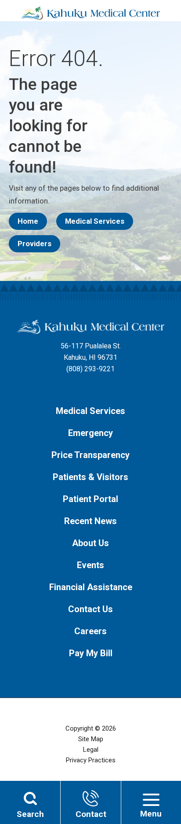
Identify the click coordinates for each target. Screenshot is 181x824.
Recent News (90, 521)
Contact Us (90, 609)
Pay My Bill (90, 653)
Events (90, 565)
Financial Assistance (90, 587)
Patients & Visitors (90, 477)
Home (28, 221)
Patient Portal (90, 499)
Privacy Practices (91, 760)
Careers (90, 631)
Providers (34, 243)
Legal (90, 750)
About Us (90, 543)
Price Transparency (90, 455)
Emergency (90, 433)
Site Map (90, 739)
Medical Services (94, 221)
